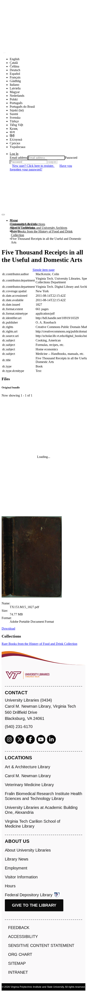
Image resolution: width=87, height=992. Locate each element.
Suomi (14, 114)
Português (16, 103)
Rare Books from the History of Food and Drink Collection (42, 233)
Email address (19, 157)
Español (15, 73)
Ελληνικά (16, 139)
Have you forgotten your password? (41, 167)
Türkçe (14, 121)
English (14, 59)
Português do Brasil (22, 106)
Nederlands (17, 95)
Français (15, 77)
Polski (14, 99)
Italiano (14, 84)
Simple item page (44, 270)
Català (14, 62)
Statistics (15, 231)
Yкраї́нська (17, 147)
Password (71, 157)
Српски (15, 143)
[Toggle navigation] (3, 214)
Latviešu (15, 88)
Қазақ (14, 128)
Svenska (15, 117)
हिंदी (12, 136)
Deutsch (15, 70)
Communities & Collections (27, 224)
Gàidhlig (15, 81)
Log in (52, 161)
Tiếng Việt (16, 125)
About (14, 220)
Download (8, 628)
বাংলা (12, 132)
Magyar (15, 92)
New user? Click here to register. (33, 165)
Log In (14, 153)
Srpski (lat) (17, 110)
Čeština (14, 66)
